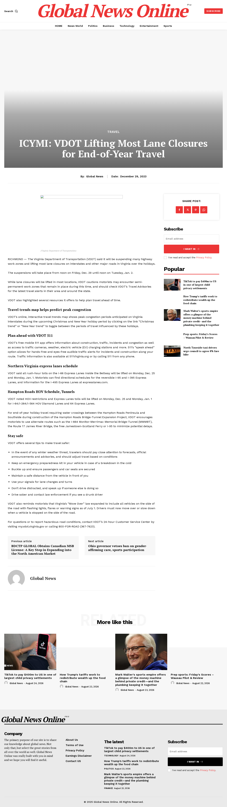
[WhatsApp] (203, 209)
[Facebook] (179, 209)
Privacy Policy (203, 257)
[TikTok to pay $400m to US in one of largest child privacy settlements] (172, 284)
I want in (189, 249)
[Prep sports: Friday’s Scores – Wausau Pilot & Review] (172, 336)
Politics (109, 768)
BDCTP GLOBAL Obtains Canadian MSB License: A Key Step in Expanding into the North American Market (42, 550)
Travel (113, 131)
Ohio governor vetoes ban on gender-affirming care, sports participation (117, 548)
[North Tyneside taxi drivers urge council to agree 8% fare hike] (172, 351)
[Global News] (16, 578)
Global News (94, 176)
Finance (108, 788)
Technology (111, 755)
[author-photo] (6, 683)
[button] (11, 11)
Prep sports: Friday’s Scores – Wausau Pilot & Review (200, 335)
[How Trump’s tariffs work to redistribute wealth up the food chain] (172, 300)
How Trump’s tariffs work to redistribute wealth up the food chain (200, 300)
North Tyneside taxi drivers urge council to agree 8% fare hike (201, 351)
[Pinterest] (195, 209)
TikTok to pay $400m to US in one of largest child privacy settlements (199, 285)
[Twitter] (187, 209)
